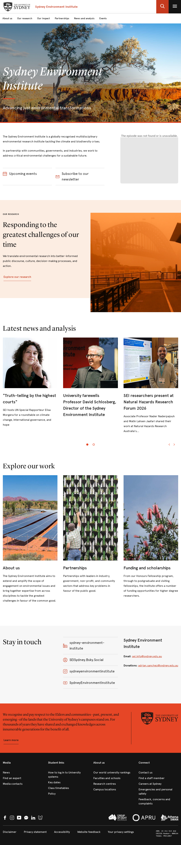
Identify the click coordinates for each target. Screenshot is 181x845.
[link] (30, 382)
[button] (162, 6)
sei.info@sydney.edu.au (147, 656)
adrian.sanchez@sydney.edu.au (158, 665)
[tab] (87, 444)
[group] (90, 388)
